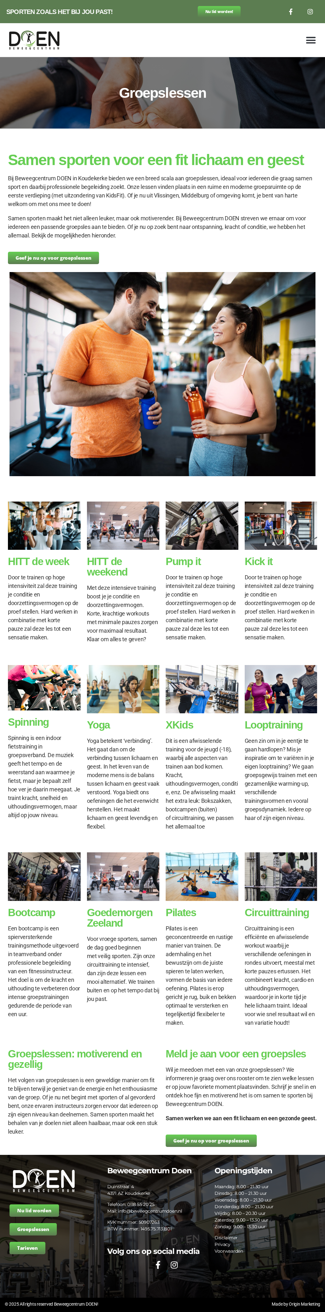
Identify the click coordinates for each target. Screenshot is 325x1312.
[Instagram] (310, 11)
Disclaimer (226, 1238)
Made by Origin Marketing (296, 1304)
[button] (311, 40)
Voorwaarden (229, 1251)
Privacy (222, 1244)
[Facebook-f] (290, 11)
